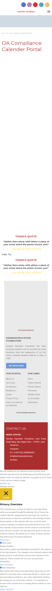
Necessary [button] (4, 540)
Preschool (32, 390)
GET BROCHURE (16, 366)
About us (10, 379)
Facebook (14, 445)
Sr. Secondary (33, 398)
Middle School (34, 394)
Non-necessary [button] (6, 565)
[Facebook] (23, 5)
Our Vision (10, 383)
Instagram (14, 449)
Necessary (6, 543)
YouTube (13, 460)
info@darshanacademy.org (21, 456)
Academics (11, 390)
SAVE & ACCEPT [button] (7, 589)
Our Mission (11, 387)
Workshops (33, 402)
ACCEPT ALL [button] (5, 483)
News (30, 379)
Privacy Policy (12, 398)
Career (9, 394)
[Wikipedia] (47, 5)
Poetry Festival (34, 383)
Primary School (34, 387)
